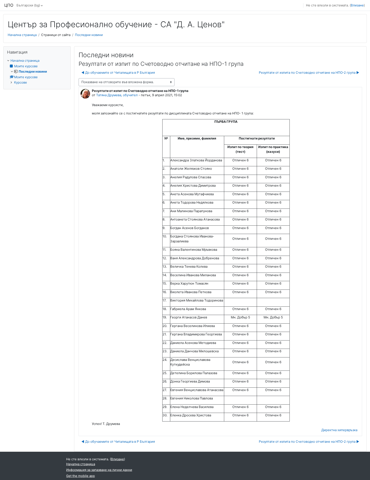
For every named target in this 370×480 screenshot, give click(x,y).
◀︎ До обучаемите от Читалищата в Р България (118, 72)
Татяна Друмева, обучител (117, 95)
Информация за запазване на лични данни (99, 470)
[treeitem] (37, 71)
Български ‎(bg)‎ (28, 5)
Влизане (357, 5)
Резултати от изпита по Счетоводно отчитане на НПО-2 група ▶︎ (309, 72)
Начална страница (22, 35)
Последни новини (89, 35)
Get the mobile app (80, 476)
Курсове (20, 82)
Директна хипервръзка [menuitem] (339, 430)
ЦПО (8, 5)
